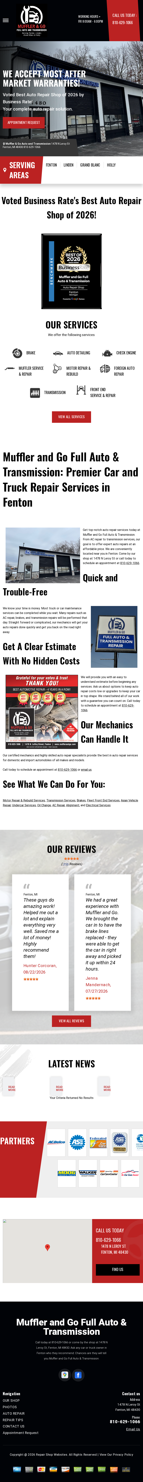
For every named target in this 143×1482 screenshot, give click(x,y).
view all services (71, 416)
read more (12, 1088)
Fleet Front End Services (103, 800)
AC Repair (58, 805)
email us (86, 769)
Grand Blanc (90, 165)
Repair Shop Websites (51, 1454)
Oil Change (44, 805)
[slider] (71, 858)
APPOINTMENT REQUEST (24, 122)
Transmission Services (60, 800)
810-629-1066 (122, 22)
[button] (47, 1248)
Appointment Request (21, 1433)
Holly (111, 165)
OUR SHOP (11, 1400)
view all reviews (71, 1020)
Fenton (51, 165)
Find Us (117, 1269)
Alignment (72, 805)
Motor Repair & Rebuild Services (24, 800)
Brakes (81, 800)
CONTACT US (14, 1426)
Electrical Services (98, 805)
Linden (68, 165)
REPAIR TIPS (13, 1420)
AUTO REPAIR (14, 1413)
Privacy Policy (123, 1454)
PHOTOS (10, 1407)
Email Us (133, 1429)
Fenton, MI (30, 894)
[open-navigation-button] (6, 20)
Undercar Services (24, 805)
